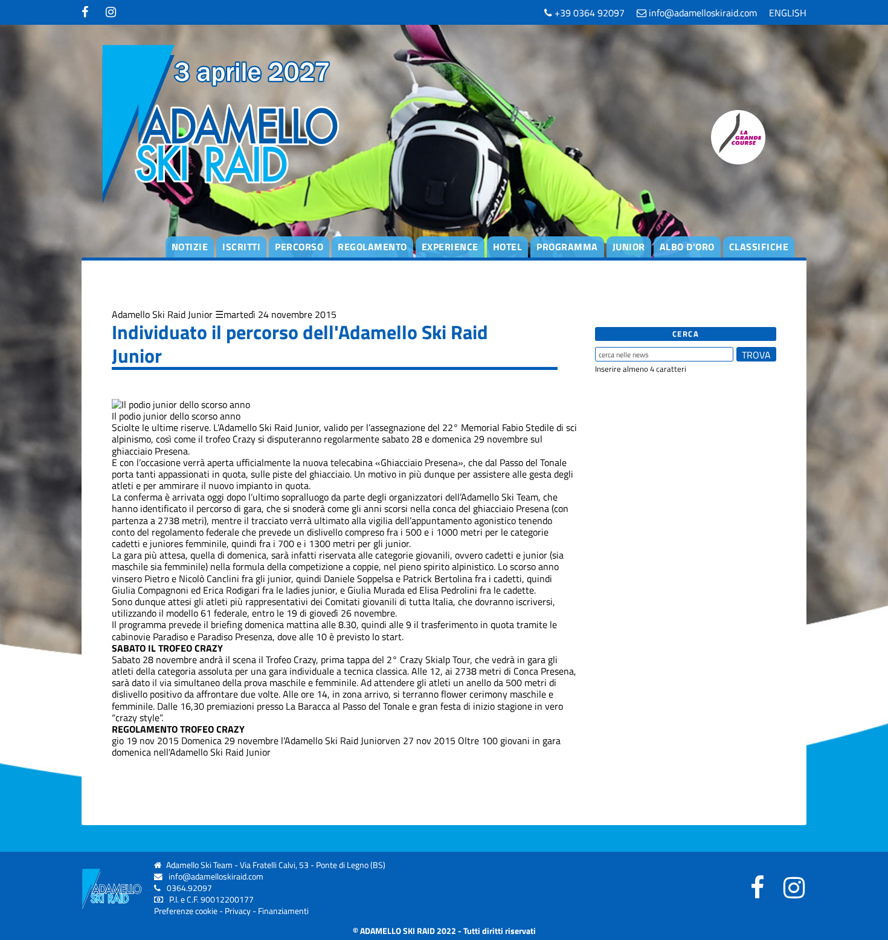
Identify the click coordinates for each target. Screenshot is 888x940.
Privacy (238, 911)
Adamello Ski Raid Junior (162, 314)
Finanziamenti (283, 911)
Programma (567, 246)
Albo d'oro (687, 246)
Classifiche (759, 246)
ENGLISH (787, 12)
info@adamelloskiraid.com (701, 12)
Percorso (299, 246)
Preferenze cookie (185, 911)
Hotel (508, 246)
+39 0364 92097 (588, 12)
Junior (629, 246)
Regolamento (372, 246)
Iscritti (241, 246)
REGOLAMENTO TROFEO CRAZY (178, 729)
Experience (450, 246)
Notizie (190, 246)
